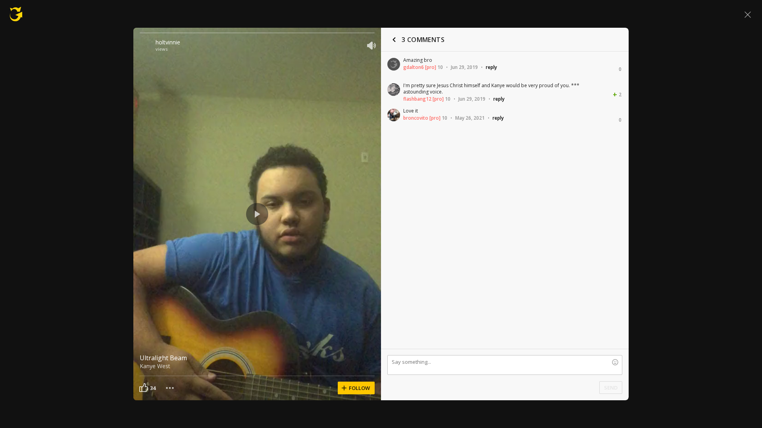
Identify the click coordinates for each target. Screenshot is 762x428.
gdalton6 (413, 67)
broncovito (415, 118)
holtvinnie (168, 42)
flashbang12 (417, 99)
